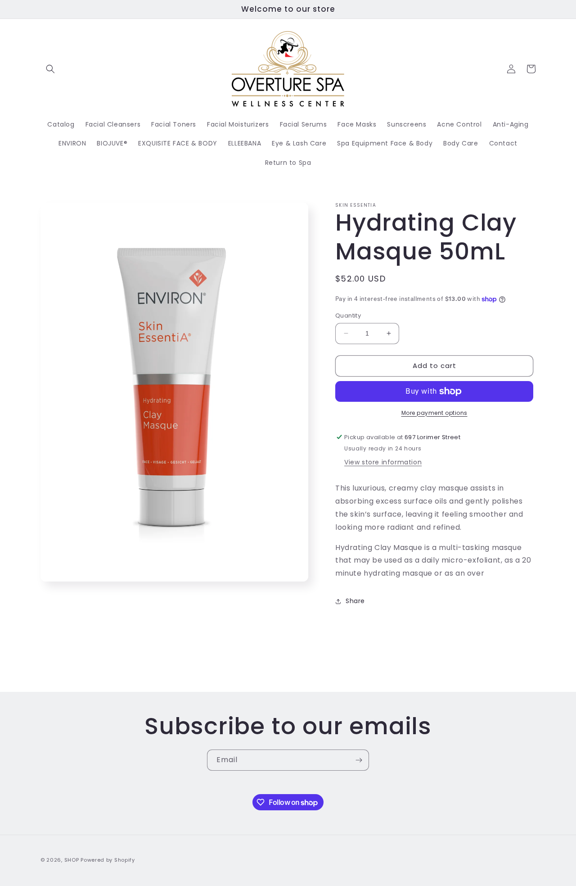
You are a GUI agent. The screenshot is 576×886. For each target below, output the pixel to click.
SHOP (71, 859)
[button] (50, 69)
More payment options (434, 413)
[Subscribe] (359, 760)
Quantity (348, 315)
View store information (383, 462)
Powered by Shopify (108, 859)
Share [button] (355, 600)
